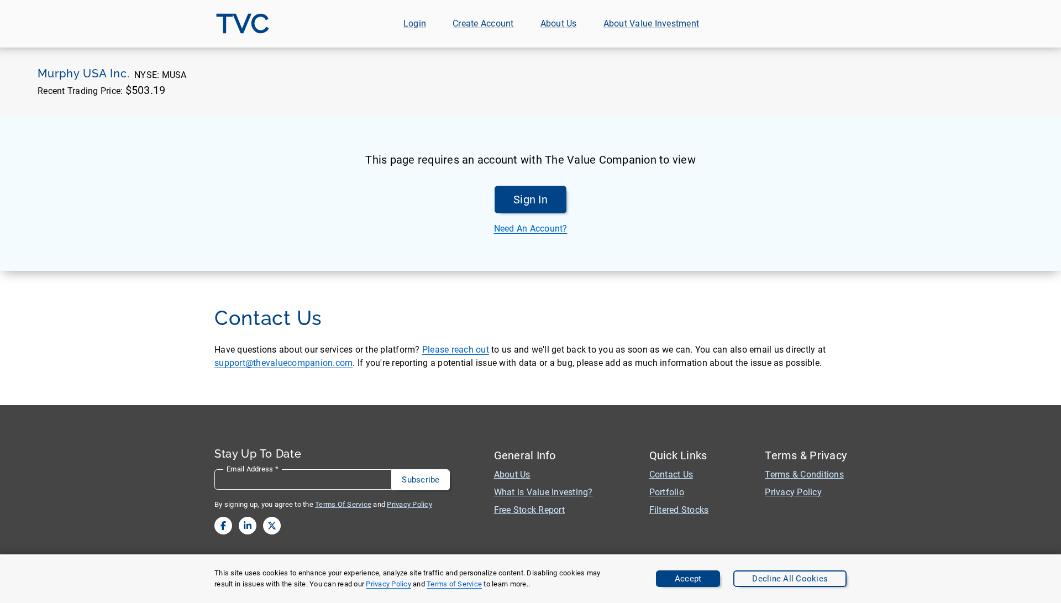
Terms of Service (454, 584)
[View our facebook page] (223, 525)
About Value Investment (651, 23)
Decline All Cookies (790, 579)
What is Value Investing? (543, 492)
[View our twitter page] (272, 525)
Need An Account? (531, 228)
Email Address (253, 469)
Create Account (483, 23)
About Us (558, 23)
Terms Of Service (343, 504)
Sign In (530, 199)
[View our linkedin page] (247, 525)
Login (414, 23)
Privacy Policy (388, 584)
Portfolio (666, 492)
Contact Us (671, 474)
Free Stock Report (529, 510)
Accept (688, 579)
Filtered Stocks (679, 510)
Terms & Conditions (804, 474)
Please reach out (455, 349)
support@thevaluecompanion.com (283, 363)
